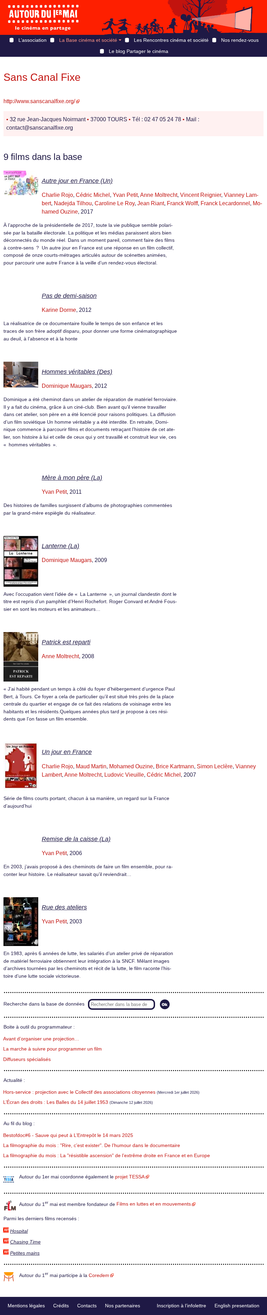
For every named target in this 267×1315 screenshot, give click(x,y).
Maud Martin (91, 766)
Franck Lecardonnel (225, 203)
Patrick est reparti (66, 642)
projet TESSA (130, 1176)
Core (99, 1275)
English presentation (237, 1305)
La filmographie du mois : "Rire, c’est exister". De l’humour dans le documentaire (91, 1145)
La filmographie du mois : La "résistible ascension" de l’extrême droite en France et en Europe (106, 1155)
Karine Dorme (59, 310)
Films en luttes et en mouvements (153, 1204)
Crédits (61, 1305)
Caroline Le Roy (115, 203)
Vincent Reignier (200, 195)
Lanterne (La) (60, 546)
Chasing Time (25, 1242)
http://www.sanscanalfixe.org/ (39, 101)
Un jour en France (67, 751)
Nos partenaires (122, 1305)
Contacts (87, 1305)
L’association (32, 40)
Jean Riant (150, 203)
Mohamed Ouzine (131, 766)
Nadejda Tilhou (73, 203)
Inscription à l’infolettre (181, 1305)
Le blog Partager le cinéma (138, 51)
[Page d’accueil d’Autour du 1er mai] (43, 17)
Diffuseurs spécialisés (27, 1059)
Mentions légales (26, 1305)
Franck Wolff (182, 203)
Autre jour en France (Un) (77, 180)
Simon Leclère (215, 766)
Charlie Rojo (57, 195)
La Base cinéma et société (88, 40)
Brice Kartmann (175, 766)
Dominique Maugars (67, 386)
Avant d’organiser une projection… (41, 1038)
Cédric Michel (93, 195)
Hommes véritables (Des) (77, 371)
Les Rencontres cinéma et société (171, 40)
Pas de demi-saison (69, 295)
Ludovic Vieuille (124, 775)
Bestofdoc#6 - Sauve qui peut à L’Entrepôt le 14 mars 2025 (68, 1135)
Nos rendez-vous (240, 40)
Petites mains (25, 1253)
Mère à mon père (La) (72, 477)
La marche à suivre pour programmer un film (52, 1049)
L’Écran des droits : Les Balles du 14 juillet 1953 (55, 1102)
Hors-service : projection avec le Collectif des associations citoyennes (79, 1092)
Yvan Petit (125, 195)
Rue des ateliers (64, 907)
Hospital (19, 1231)
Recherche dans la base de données (43, 1004)
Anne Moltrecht (158, 195)
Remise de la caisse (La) (76, 839)
